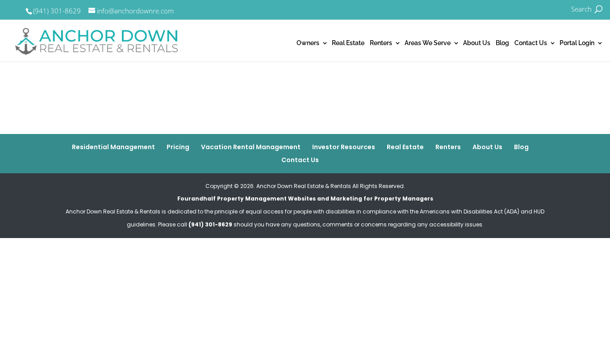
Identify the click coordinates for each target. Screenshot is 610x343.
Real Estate (348, 42)
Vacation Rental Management (251, 146)
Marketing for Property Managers (381, 198)
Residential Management (113, 146)
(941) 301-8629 (57, 10)
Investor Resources (343, 146)
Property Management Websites (266, 198)
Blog (502, 42)
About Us (476, 42)
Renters (381, 42)
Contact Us (530, 42)
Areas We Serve (428, 42)
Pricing (178, 146)
